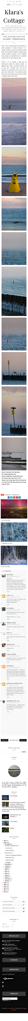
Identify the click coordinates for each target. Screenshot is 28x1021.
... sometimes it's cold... (7, 543)
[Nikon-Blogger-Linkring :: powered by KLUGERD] (14, 987)
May (6, 873)
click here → (15, 786)
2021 (5, 882)
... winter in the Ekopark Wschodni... (13, 855)
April (6, 875)
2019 (5, 886)
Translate (13, 1000)
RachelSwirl (10, 666)
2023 (5, 840)
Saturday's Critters (10, 472)
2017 (5, 890)
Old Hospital (13, 796)
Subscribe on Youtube (9, 908)
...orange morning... (9, 860)
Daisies (12, 828)
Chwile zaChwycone (9, 944)
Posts (5, 924)
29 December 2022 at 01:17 (14, 634)
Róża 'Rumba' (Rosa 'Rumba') (10, 945)
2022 (5, 842)
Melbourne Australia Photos (14, 683)
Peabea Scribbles (11, 654)
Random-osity (7, 478)
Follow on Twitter (8, 901)
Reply (8, 591)
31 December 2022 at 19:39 (14, 667)
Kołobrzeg (22, 41)
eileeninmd (10, 574)
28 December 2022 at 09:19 (14, 610)
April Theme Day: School (9, 954)
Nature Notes (15, 480)
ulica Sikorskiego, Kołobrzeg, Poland (16, 36)
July (6, 869)
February (7, 879)
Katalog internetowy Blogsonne (9, 990)
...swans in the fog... (9, 850)
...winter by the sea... (10, 857)
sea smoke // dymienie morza (11, 845)
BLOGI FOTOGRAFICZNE (8, 974)
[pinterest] (14, 1)
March (7, 877)
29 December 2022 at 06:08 (14, 646)
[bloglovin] (20, 1)
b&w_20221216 (8, 852)
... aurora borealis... (5, 520)
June (6, 871)
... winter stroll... (8, 848)
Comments (6, 926)
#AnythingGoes (9, 476)
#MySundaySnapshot (8, 474)
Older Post (23, 740)
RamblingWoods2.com (13, 701)
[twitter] (11, 1)
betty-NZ (9, 633)
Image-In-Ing (14, 478)
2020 (5, 884)
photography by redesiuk (11, 948)
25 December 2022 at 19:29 (14, 576)
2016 (5, 891)
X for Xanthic (13, 821)
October (7, 866)
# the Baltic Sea (15, 494)
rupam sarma (11, 644)
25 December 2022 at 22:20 (14, 597)
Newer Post (4, 740)
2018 (5, 888)
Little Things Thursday (15, 482)
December (8, 844)
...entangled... (8, 862)
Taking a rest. (7, 942)
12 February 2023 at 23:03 (13, 702)
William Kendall (11, 623)
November (8, 864)
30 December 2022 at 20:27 (14, 656)
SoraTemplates (10, 1008)
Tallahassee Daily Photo (10, 953)
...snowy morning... (5, 566)
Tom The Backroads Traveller (12, 940)
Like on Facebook (7, 904)
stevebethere (10, 608)
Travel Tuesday (9, 480)
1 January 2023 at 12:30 (13, 685)
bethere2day (21, 480)
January (7, 880)
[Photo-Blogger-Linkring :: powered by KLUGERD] (14, 983)
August (7, 867)
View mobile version (14, 740)
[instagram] (17, 1)
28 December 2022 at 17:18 (14, 624)
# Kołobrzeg (8, 494)
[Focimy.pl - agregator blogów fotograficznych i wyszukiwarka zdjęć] (8, 978)
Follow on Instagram (9, 911)
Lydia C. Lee (10, 595)
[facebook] (8, 1)
